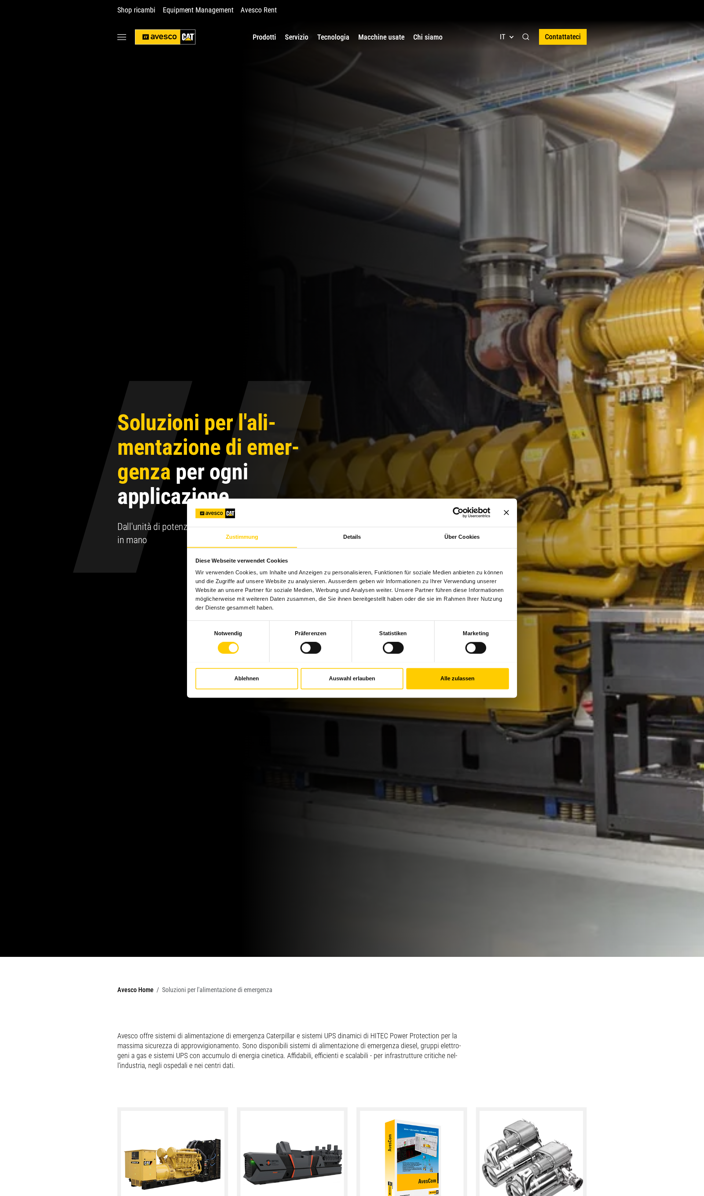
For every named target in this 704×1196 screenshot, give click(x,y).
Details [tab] (352, 537)
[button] (526, 37)
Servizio (296, 37)
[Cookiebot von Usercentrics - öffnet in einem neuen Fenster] (458, 512)
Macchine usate (381, 37)
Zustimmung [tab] (242, 537)
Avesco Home (135, 990)
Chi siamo (428, 37)
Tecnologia (333, 37)
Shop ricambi (136, 10)
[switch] (310, 648)
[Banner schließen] (506, 512)
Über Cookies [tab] (462, 537)
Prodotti (264, 37)
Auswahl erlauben (352, 678)
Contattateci (563, 36)
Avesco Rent (258, 10)
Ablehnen (246, 678)
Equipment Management (198, 10)
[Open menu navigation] (121, 36)
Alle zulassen (457, 678)
